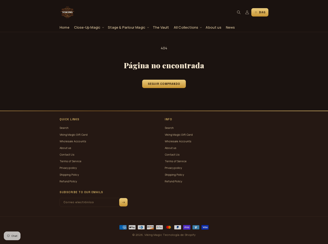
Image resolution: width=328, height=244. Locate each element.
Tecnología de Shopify (179, 235)
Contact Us (67, 154)
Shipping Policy (69, 174)
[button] (89, 27)
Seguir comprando (164, 84)
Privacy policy (68, 168)
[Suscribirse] (123, 202)
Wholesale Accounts (73, 141)
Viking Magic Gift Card (74, 134)
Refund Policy (68, 181)
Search (64, 128)
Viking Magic (153, 235)
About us (65, 148)
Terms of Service (70, 161)
